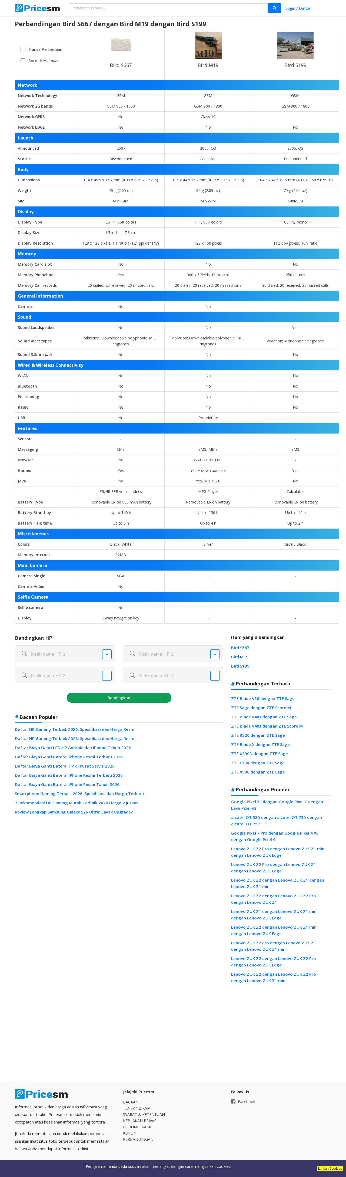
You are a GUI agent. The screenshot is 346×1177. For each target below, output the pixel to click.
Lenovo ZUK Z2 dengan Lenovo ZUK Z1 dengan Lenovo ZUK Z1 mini (277, 883)
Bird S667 (121, 65)
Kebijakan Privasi (140, 1120)
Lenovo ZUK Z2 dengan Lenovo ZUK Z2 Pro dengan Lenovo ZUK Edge (273, 962)
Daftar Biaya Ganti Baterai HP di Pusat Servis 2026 (65, 766)
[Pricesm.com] (38, 8)
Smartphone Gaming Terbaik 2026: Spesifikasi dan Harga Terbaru (79, 793)
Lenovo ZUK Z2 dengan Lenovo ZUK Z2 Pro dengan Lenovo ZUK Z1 (273, 899)
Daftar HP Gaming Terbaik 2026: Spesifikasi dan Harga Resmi (75, 729)
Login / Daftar (298, 8)
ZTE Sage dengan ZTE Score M (261, 707)
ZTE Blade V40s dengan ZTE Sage (264, 716)
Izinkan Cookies (330, 1168)
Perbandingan (138, 1139)
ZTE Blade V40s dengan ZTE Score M (267, 726)
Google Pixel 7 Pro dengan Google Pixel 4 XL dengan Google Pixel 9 (274, 836)
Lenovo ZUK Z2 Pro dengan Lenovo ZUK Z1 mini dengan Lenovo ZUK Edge (278, 852)
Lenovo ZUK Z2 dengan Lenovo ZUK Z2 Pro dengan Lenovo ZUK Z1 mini (273, 977)
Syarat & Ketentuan (144, 1114)
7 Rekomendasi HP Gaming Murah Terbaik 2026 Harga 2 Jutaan (77, 802)
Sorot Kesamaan (44, 60)
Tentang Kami (137, 1108)
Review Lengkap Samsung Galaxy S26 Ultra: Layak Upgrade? (74, 812)
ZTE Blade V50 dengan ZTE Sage (263, 698)
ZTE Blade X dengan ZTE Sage (260, 744)
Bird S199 (295, 65)
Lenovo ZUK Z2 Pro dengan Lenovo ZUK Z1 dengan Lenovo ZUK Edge (273, 867)
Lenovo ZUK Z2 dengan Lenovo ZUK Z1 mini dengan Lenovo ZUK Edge (274, 930)
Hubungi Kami (137, 1126)
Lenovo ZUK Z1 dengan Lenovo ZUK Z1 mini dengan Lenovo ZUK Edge (274, 915)
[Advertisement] (281, 1032)
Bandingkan (119, 697)
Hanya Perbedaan (45, 49)
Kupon (130, 1133)
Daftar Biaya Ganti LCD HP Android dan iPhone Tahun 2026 (73, 747)
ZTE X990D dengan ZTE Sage (259, 753)
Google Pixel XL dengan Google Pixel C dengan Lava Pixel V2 (277, 805)
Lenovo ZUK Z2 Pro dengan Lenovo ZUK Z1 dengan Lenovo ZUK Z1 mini (273, 946)
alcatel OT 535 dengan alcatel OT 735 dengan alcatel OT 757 (276, 820)
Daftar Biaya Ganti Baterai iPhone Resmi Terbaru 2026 (69, 756)
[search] (274, 8)
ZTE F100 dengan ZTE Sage (258, 762)
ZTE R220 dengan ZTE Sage (258, 735)
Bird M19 (208, 65)
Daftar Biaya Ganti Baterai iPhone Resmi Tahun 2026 (67, 784)
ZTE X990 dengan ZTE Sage (258, 772)
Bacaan (130, 1102)
